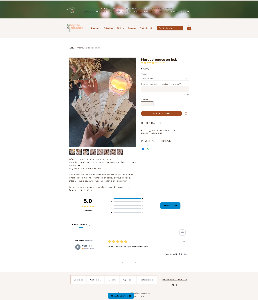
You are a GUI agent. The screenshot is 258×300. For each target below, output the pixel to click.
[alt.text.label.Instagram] (172, 285)
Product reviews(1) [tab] (81, 224)
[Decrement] (143, 104)
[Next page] (135, 263)
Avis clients (121, 295)
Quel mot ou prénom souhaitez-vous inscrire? (161, 84)
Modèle (144, 74)
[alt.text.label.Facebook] (176, 285)
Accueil (72, 48)
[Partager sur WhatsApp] (148, 148)
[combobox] (165, 78)
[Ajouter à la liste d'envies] (186, 113)
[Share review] (184, 241)
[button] (189, 27)
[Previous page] (123, 263)
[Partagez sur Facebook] (142, 148)
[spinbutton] (147, 104)
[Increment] (151, 104)
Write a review (170, 205)
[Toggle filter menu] (182, 232)
